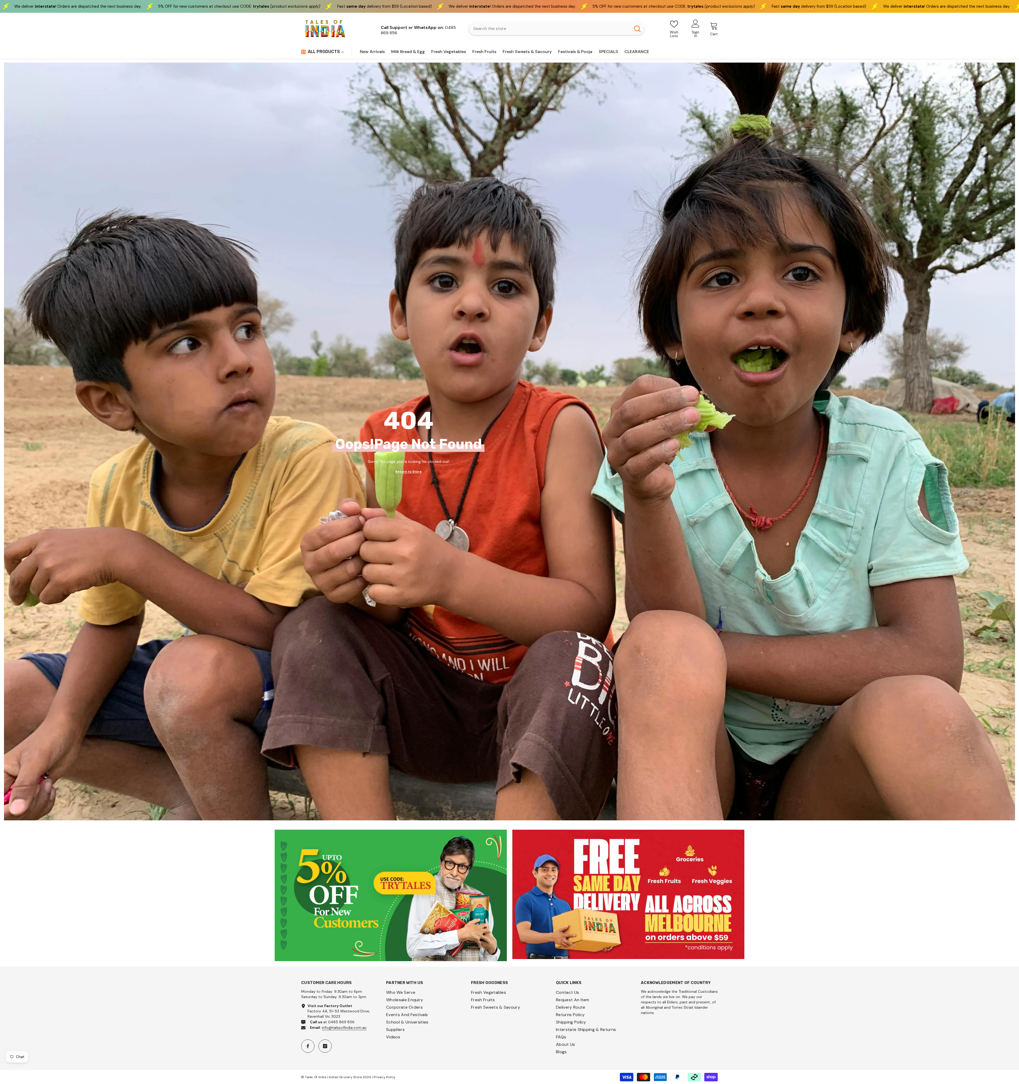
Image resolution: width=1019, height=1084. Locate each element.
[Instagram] (325, 1046)
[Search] (556, 28)
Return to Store (408, 471)
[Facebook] (307, 1046)
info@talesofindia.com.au (344, 1027)
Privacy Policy (384, 1077)
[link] (391, 895)
